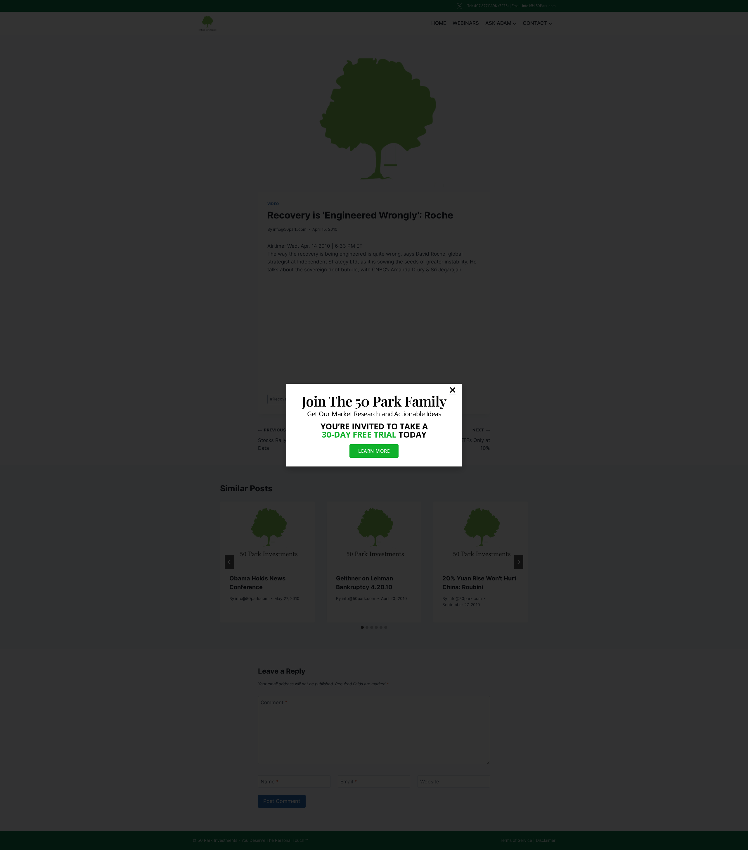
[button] (452, 390)
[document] (374, 425)
